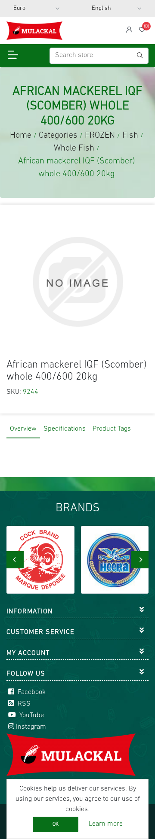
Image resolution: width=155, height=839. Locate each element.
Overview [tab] (23, 429)
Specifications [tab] (64, 429)
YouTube (31, 715)
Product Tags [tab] (112, 429)
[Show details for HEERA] (64, 559)
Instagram (31, 727)
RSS (23, 703)
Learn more (106, 824)
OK (56, 824)
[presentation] (15, 559)
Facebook (31, 692)
